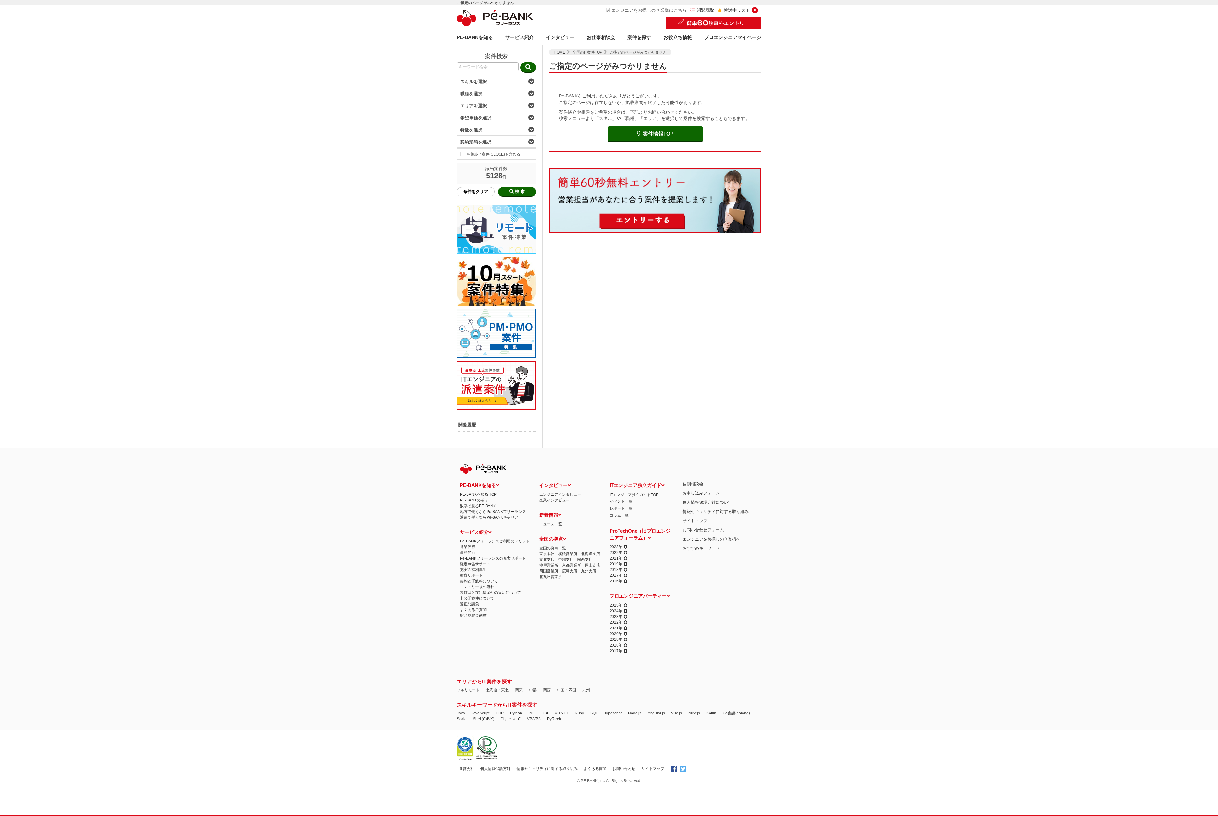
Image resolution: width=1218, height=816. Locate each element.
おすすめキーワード (701, 548)
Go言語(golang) (736, 713)
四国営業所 (548, 571)
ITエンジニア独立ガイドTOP (634, 495)
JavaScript (480, 713)
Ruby (579, 713)
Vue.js (676, 713)
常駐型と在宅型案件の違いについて (490, 592)
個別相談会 (693, 483)
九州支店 (588, 571)
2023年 (616, 547)
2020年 (616, 634)
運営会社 (466, 768)
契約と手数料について (479, 581)
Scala (462, 719)
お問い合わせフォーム (703, 529)
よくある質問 (595, 768)
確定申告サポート (475, 564)
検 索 (520, 191)
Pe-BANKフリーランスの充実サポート (493, 558)
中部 (533, 690)
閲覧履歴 (705, 10)
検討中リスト (740, 10)
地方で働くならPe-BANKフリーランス (493, 511)
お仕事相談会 (601, 37)
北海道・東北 (497, 690)
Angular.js (656, 713)
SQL (594, 713)
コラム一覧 (619, 515)
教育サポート (471, 575)
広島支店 (569, 571)
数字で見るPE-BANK (478, 506)
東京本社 (546, 554)
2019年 (616, 564)
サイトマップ (695, 520)
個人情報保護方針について (707, 502)
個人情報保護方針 (495, 768)
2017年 (616, 575)
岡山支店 (592, 565)
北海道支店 (590, 554)
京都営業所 (571, 565)
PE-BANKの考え (474, 500)
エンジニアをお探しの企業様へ (711, 539)
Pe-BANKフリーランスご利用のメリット (495, 541)
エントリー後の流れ (477, 587)
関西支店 (585, 559)
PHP (500, 713)
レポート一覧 (621, 508)
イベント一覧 (621, 501)
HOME (559, 52)
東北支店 (546, 559)
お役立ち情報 (678, 37)
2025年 (616, 605)
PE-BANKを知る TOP (478, 494)
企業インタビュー (554, 500)
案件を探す (639, 37)
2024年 (616, 611)
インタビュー (560, 37)
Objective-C (511, 719)
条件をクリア (475, 191)
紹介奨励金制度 (473, 615)
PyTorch (554, 719)
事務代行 (467, 552)
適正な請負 (469, 604)
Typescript (613, 713)
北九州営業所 (550, 576)
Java (461, 713)
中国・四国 (566, 690)
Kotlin (711, 713)
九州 (586, 690)
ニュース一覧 (550, 524)
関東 (519, 690)
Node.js (634, 713)
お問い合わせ (623, 768)
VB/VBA (534, 719)
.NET (532, 713)
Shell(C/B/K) (483, 719)
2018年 (616, 570)
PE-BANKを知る (475, 37)
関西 (547, 690)
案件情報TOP (658, 133)
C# (545, 713)
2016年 (616, 581)
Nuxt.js (694, 713)
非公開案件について (477, 598)
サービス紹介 (519, 37)
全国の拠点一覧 (552, 548)
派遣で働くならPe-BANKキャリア (489, 517)
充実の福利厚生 (473, 569)
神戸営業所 (548, 565)
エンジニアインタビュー (560, 494)
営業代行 (467, 547)
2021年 (616, 558)
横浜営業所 (567, 554)
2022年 (616, 552)
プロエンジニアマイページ (732, 37)
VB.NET (561, 713)
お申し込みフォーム (701, 493)
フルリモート (468, 690)
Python (516, 713)
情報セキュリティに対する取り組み (716, 511)
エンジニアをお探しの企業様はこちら (649, 10)
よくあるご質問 (473, 609)
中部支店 (565, 559)
